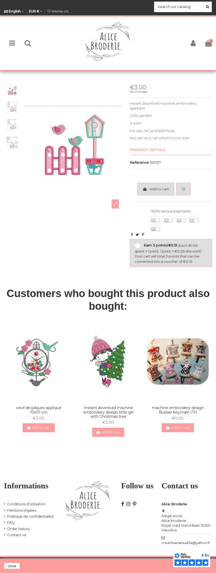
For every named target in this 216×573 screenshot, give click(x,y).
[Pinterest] (143, 234)
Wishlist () (59, 11)
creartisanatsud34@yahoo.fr (185, 543)
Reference (139, 162)
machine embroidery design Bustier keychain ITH (178, 410)
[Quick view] (42, 399)
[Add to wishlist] (183, 189)
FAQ (11, 522)
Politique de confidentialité (30, 516)
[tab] (171, 150)
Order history (18, 529)
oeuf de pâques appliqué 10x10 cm (38, 410)
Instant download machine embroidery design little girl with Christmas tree (108, 412)
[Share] (132, 234)
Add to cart (159, 189)
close (12, 566)
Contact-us (16, 535)
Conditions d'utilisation (26, 504)
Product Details (147, 150)
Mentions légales (21, 510)
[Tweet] (137, 234)
